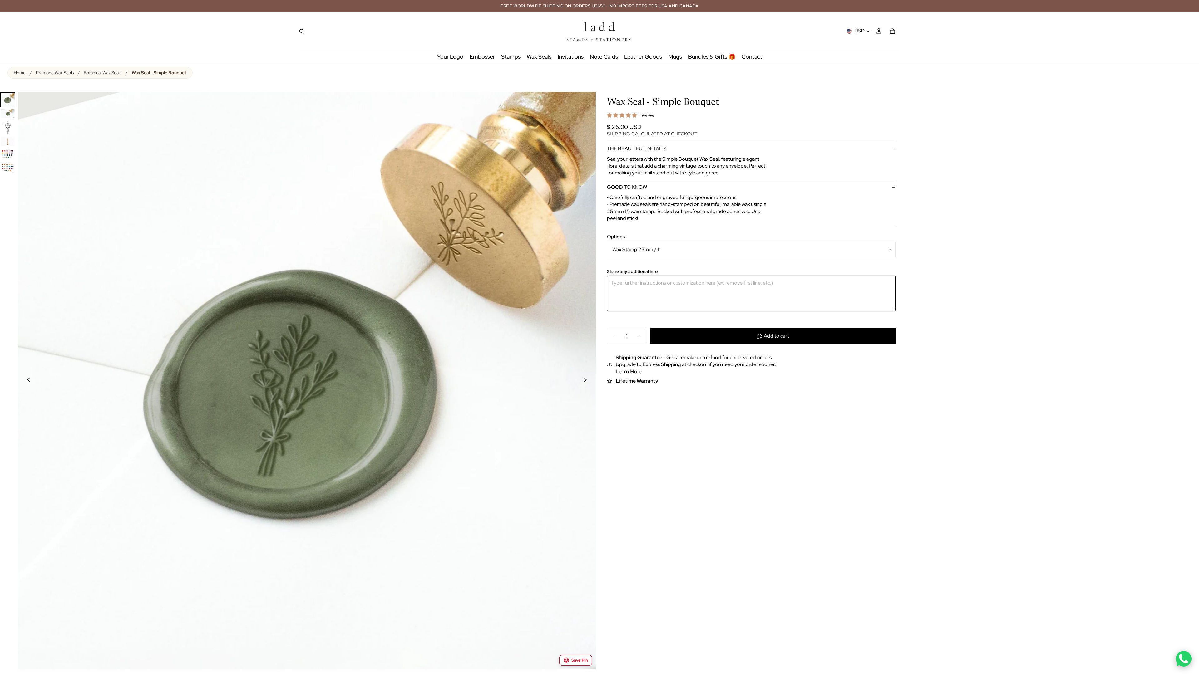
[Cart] (892, 31)
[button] (622, 115)
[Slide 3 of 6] (8, 127)
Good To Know (627, 187)
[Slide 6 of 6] (8, 167)
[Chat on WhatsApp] (1184, 659)
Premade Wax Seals (55, 73)
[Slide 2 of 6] (8, 113)
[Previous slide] (25, 381)
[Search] (301, 31)
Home (20, 73)
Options (616, 236)
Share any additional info (632, 271)
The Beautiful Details (637, 148)
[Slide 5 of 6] (8, 154)
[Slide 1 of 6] (8, 100)
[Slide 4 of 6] (8, 141)
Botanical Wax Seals (102, 73)
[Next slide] (589, 381)
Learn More (629, 371)
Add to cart (776, 336)
